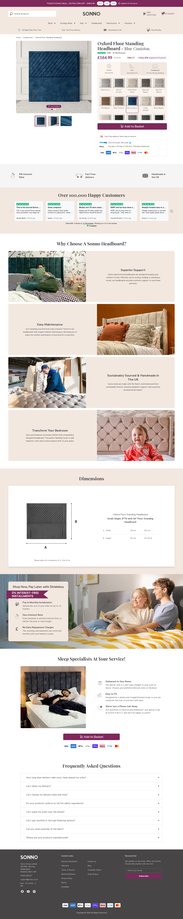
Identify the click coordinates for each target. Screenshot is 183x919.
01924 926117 (26, 875)
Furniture (128, 23)
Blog (89, 866)
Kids (82, 23)
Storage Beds (66, 23)
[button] (40, 121)
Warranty (65, 866)
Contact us (92, 861)
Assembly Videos (94, 870)
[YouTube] (28, 891)
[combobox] (25, 13)
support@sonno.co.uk (29, 879)
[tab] (52, 109)
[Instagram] (34, 891)
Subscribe (144, 876)
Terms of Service (68, 870)
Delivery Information (69, 861)
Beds (50, 23)
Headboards (96, 23)
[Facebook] (22, 891)
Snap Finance (93, 874)
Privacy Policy (66, 878)
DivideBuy (65, 887)
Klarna (63, 882)
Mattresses (111, 23)
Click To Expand (55, 106)
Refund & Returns (68, 874)
